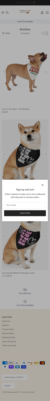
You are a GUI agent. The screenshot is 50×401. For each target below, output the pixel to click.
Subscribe (25, 213)
